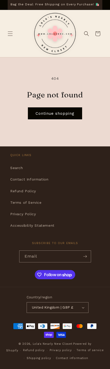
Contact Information (29, 179)
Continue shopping (55, 113)
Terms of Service (26, 202)
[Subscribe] (85, 256)
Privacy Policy (23, 214)
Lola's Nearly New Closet (52, 344)
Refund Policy (23, 191)
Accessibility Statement (32, 225)
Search (16, 168)
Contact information (72, 358)
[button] (10, 33)
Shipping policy (39, 358)
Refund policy (34, 350)
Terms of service (90, 350)
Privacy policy (61, 350)
